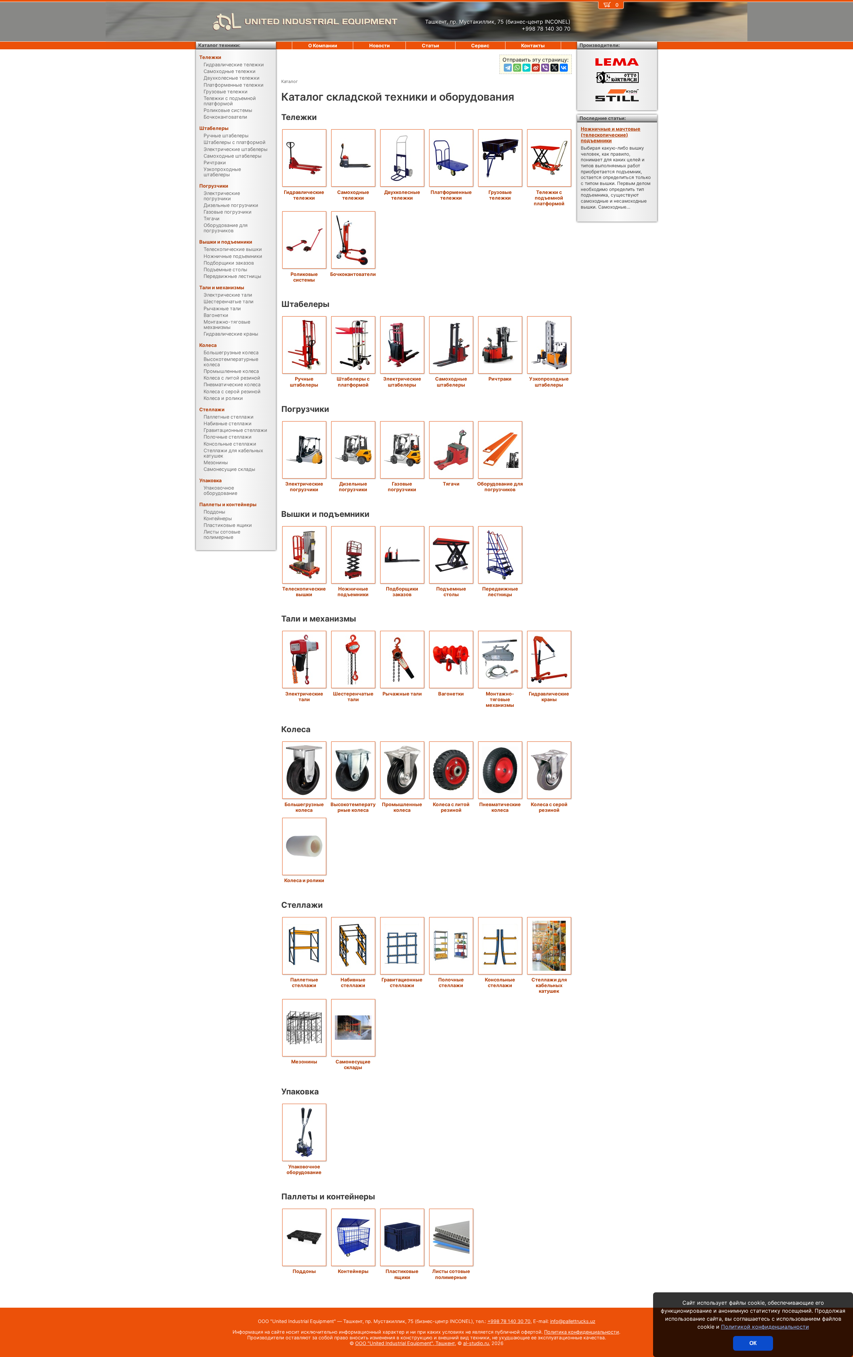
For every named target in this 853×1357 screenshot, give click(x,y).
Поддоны (304, 1271)
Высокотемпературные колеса (353, 807)
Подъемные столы (451, 591)
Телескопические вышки (304, 591)
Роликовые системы (304, 277)
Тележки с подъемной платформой (549, 197)
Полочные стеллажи (451, 982)
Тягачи (451, 484)
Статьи (430, 45)
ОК (753, 1343)
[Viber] (545, 68)
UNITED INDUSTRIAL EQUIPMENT (321, 21)
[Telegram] (508, 68)
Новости (379, 45)
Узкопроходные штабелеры (549, 381)
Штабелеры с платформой (353, 381)
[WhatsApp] (517, 68)
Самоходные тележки (353, 195)
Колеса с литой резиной (451, 807)
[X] (554, 68)
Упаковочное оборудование (304, 1169)
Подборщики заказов (402, 591)
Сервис (480, 45)
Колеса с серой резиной (549, 807)
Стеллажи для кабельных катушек (549, 985)
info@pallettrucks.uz (572, 1321)
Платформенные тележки (451, 195)
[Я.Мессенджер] (526, 68)
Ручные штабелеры (304, 381)
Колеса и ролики (304, 880)
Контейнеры (353, 1271)
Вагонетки (451, 693)
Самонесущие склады (353, 1064)
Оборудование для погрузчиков (500, 486)
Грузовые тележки (500, 195)
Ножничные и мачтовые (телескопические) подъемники (610, 134)
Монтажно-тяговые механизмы (500, 699)
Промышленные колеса (402, 807)
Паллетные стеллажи (304, 982)
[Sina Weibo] (536, 68)
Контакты (533, 45)
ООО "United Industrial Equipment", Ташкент (405, 1343)
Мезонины (304, 1061)
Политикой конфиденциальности (765, 1326)
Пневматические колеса (500, 807)
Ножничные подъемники (353, 591)
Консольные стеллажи (500, 982)
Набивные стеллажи (353, 982)
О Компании (322, 45)
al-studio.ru (476, 1343)
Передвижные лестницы (500, 591)
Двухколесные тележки (402, 195)
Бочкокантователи (353, 274)
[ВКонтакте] (564, 68)
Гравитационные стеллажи (402, 982)
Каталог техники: (219, 45)
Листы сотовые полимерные (451, 1274)
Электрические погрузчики (304, 486)
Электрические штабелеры (402, 381)
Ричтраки (499, 379)
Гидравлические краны (549, 696)
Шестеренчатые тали (353, 696)
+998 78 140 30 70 (508, 1321)
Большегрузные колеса (304, 807)
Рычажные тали (402, 693)
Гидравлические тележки (304, 195)
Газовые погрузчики (402, 486)
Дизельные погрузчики (353, 486)
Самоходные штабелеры (451, 381)
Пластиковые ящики (402, 1274)
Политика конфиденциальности (581, 1332)
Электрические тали (304, 696)
